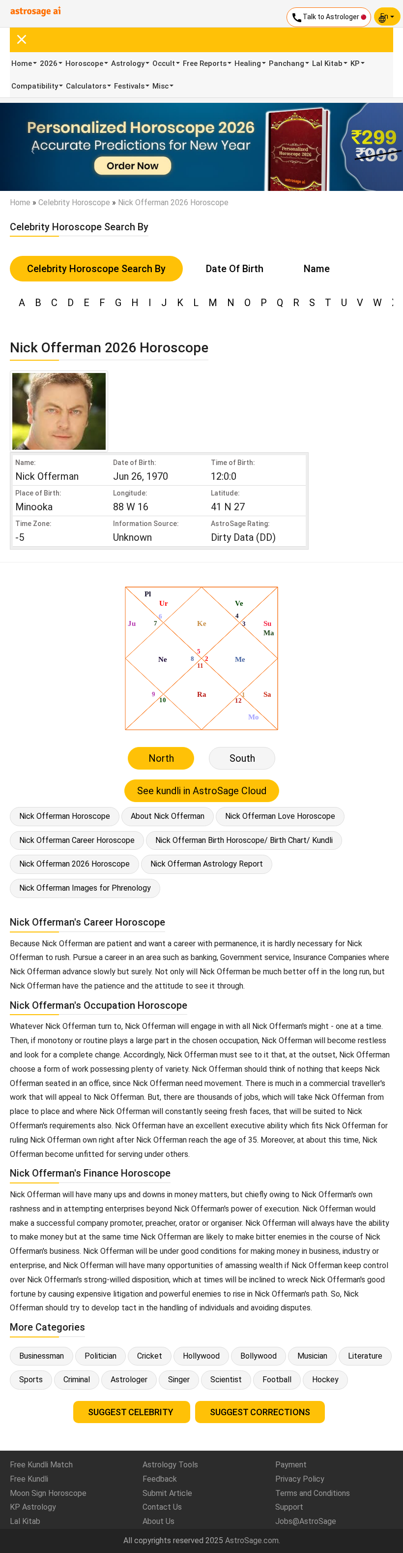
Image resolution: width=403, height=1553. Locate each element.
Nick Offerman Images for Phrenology (85, 888)
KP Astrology (33, 1507)
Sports (31, 1379)
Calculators (86, 86)
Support (289, 1507)
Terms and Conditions (312, 1493)
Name (317, 269)
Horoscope (84, 63)
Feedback (160, 1479)
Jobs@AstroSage (305, 1521)
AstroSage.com (252, 1540)
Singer (179, 1379)
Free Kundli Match (41, 1464)
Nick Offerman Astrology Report (206, 864)
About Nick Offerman (167, 816)
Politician (100, 1356)
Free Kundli (29, 1479)
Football (276, 1379)
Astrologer (129, 1379)
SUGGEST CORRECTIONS (260, 1412)
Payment (291, 1464)
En (385, 16)
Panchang (286, 63)
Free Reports (205, 63)
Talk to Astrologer (326, 18)
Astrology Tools (170, 1464)
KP (355, 63)
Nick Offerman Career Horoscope (77, 840)
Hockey (325, 1379)
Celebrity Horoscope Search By (96, 269)
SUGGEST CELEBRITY (131, 1412)
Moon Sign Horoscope (48, 1493)
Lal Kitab (327, 63)
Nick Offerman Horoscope (64, 816)
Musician (312, 1356)
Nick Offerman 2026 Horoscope (74, 864)
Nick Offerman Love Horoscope (280, 816)
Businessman (41, 1356)
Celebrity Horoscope (74, 202)
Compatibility (34, 86)
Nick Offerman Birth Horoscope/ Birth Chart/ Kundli (244, 840)
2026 (49, 63)
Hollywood (201, 1356)
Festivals (129, 86)
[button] (30, 147)
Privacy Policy (299, 1479)
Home (21, 63)
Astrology (127, 63)
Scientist (226, 1379)
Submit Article (167, 1493)
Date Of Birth (234, 269)
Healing (247, 63)
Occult (163, 63)
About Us (158, 1521)
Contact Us (162, 1507)
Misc (160, 86)
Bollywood (258, 1356)
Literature (365, 1356)
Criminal (76, 1379)
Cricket (149, 1356)
